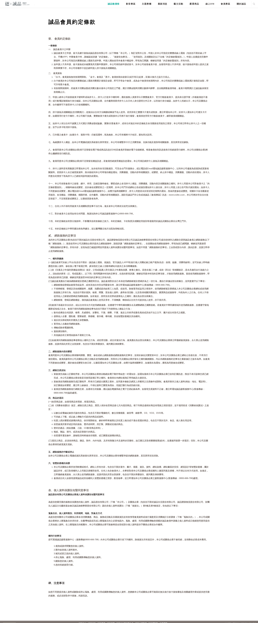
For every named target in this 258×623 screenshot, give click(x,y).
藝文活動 (178, 4)
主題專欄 (146, 4)
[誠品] (17, 4)
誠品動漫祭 (114, 4)
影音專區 (130, 4)
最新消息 (162, 4)
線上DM (210, 4)
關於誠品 (241, 4)
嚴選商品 (194, 4)
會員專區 (225, 4)
